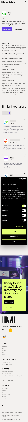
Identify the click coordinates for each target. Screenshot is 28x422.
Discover (4, 350)
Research (4, 396)
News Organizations (7, 373)
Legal (3, 412)
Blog (3, 392)
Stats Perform (14, 142)
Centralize (4, 346)
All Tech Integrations (7, 364)
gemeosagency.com (15, 419)
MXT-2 (10, 88)
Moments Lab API (6, 362)
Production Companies (7, 371)
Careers (4, 390)
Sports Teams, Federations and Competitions (13, 376)
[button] (25, 2)
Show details (19, 226)
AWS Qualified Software (16, 412)
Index (3, 348)
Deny (14, 241)
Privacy (7, 412)
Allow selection (14, 236)
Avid (11, 160)
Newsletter (4, 398)
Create (3, 354)
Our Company (5, 388)
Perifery (12, 123)
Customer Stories (6, 394)
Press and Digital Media (7, 380)
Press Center (5, 401)
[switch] (24, 210)
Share (3, 352)
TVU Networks (5, 45)
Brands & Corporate (7, 378)
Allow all (14, 231)
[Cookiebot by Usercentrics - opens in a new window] (19, 179)
